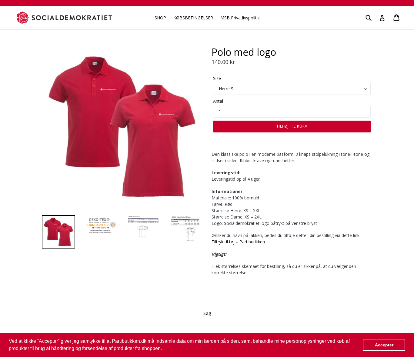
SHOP (160, 18)
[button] (164, 349)
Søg (207, 313)
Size (217, 78)
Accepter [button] (384, 344)
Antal (218, 101)
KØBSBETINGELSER (193, 18)
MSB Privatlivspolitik (240, 18)
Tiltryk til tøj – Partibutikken (238, 242)
